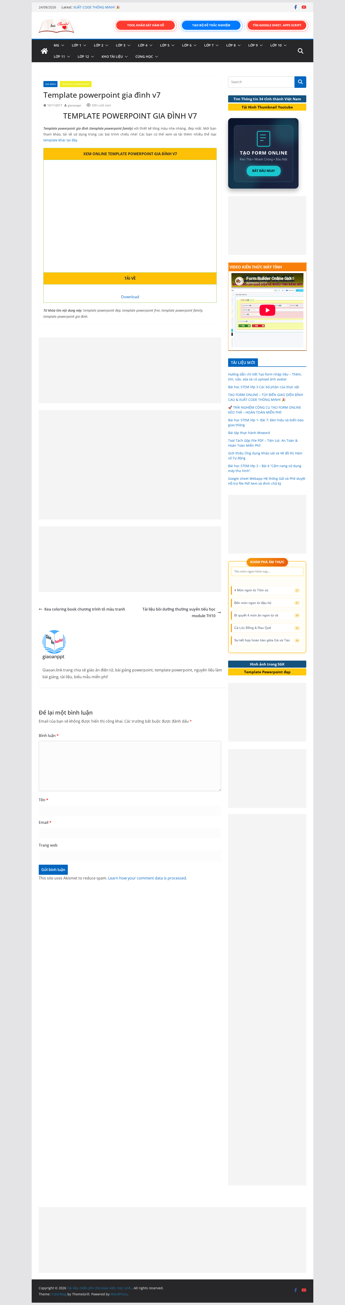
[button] (61, 45)
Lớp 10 (276, 45)
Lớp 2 (98, 45)
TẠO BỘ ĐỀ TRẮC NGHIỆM (211, 25)
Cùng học (144, 56)
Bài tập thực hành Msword (249, 432)
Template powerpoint (76, 84)
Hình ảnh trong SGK (267, 664)
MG (56, 45)
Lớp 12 (83, 56)
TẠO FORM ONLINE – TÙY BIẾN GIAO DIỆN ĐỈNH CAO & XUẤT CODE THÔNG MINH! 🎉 (116, 9)
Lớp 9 (253, 45)
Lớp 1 (76, 45)
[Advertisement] (130, 370)
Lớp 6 (187, 45)
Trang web (48, 845)
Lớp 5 (164, 45)
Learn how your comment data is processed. (147, 878)
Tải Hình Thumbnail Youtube (267, 107)
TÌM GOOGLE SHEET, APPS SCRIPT (277, 25)
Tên (43, 799)
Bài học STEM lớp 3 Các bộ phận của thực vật (263, 387)
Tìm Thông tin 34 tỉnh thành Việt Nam (267, 99)
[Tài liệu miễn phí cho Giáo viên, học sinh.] (44, 51)
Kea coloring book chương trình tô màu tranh (84, 609)
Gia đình (50, 84)
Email (45, 822)
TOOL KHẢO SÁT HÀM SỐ (145, 25)
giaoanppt (74, 105)
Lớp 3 (120, 45)
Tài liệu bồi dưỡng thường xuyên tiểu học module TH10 (178, 613)
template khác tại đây (60, 140)
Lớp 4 (142, 45)
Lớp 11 (59, 56)
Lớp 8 (231, 45)
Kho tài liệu (112, 56)
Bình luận (49, 735)
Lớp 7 (209, 45)
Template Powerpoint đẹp (267, 672)
